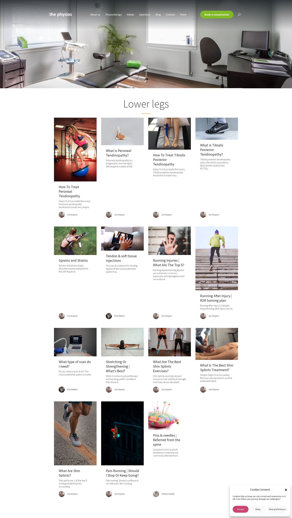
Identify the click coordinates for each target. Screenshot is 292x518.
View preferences (277, 509)
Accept (240, 509)
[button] (285, 489)
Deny (257, 509)
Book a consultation (217, 14)
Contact (170, 14)
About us (95, 14)
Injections (144, 14)
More (183, 14)
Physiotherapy (113, 14)
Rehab (130, 14)
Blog (158, 14)
